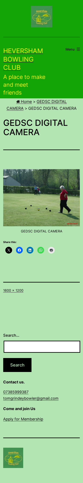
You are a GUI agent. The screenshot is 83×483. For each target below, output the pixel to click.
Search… (11, 335)
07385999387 (16, 392)
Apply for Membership (23, 419)
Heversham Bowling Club (23, 59)
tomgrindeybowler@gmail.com (31, 398)
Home (26, 101)
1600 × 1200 (13, 290)
